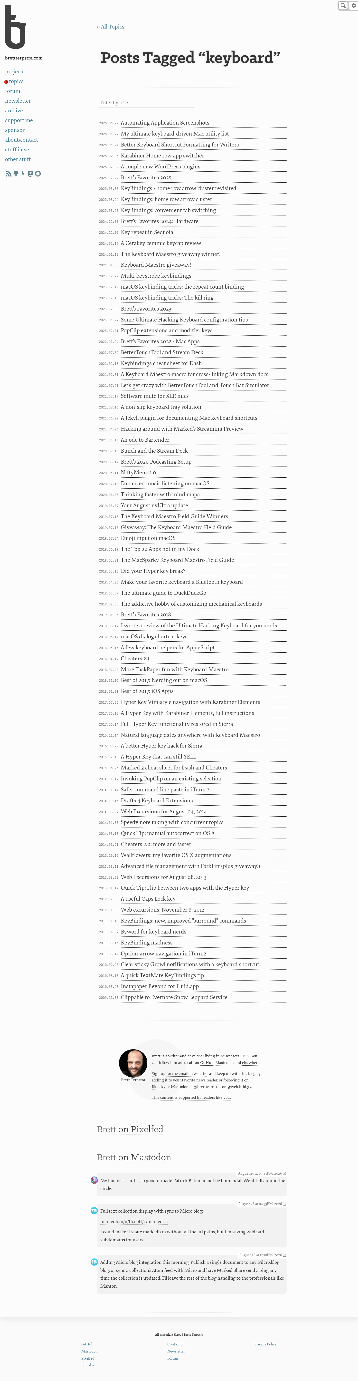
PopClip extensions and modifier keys (167, 330)
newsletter (18, 100)
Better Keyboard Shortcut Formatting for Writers (180, 144)
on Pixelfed (140, 1130)
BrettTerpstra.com (24, 58)
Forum (172, 1358)
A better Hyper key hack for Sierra (161, 745)
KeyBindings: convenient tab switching (168, 210)
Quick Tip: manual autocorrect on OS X (168, 833)
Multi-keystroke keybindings (156, 275)
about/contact (21, 139)
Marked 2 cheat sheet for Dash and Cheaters (174, 767)
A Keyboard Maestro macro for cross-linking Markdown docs (194, 374)
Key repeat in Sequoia (147, 232)
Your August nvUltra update (154, 505)
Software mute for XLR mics (155, 396)
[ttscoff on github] (15, 174)
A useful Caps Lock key (148, 898)
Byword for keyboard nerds (154, 931)
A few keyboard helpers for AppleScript (168, 647)
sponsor (15, 130)
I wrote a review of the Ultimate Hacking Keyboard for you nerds (199, 625)
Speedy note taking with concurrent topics (172, 822)
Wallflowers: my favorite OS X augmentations (176, 855)
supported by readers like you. (205, 1097)
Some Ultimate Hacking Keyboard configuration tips (184, 319)
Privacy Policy (265, 1344)
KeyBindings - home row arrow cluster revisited (178, 188)
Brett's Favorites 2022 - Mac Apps (160, 341)
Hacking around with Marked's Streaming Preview (182, 429)
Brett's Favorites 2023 (146, 308)
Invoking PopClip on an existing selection (171, 778)
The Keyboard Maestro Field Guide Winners (174, 516)
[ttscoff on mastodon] (30, 174)
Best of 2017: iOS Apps (147, 691)
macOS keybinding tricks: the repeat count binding (182, 286)
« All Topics (110, 26)
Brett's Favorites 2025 (146, 177)
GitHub (207, 1062)
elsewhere (250, 1062)
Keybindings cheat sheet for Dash (161, 363)
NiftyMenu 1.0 (138, 472)
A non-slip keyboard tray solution (161, 407)
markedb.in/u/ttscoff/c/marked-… (134, 1222)
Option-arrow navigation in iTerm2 (163, 953)
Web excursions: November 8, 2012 (162, 909)
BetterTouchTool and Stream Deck (162, 352)
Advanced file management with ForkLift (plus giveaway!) (190, 866)
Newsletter (176, 1351)
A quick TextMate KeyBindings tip (162, 975)
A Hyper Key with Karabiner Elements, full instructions (187, 713)
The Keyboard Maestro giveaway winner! (170, 254)
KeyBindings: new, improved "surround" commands (183, 920)
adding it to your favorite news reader (184, 1080)
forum (12, 91)
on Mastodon (144, 1158)
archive (14, 110)
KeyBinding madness (147, 942)
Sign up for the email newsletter (179, 1073)
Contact (173, 1344)
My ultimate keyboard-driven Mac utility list (175, 133)
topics (16, 81)
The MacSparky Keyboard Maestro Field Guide (177, 560)
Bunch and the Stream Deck (154, 450)
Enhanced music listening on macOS (165, 483)
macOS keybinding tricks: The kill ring (167, 297)
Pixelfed (87, 1358)
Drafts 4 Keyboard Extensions (157, 800)
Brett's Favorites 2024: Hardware (159, 221)
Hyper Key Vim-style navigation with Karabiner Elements (190, 702)
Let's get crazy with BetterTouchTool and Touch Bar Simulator (195, 385)
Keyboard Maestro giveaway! (156, 265)
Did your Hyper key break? (153, 571)
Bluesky (159, 1086)
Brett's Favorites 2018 (146, 614)
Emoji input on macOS (148, 538)
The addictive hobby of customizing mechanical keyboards (191, 604)
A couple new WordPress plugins (160, 166)
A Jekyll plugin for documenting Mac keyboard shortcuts (189, 418)
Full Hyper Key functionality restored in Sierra (177, 724)
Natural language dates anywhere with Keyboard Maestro (190, 735)
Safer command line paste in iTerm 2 (165, 789)
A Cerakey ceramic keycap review (161, 243)
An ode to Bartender (145, 440)
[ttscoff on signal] (37, 174)
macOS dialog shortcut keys (154, 636)
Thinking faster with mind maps (160, 494)
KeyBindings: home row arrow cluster (166, 199)
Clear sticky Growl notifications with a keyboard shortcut (190, 964)
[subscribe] (8, 174)
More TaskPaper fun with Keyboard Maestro (175, 669)
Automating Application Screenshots (165, 122)
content (167, 1097)
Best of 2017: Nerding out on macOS (164, 680)
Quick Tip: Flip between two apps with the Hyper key (185, 888)
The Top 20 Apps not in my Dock (160, 549)
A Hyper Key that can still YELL (158, 756)
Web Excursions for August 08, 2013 (164, 877)
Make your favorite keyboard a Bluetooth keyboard (182, 582)
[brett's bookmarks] (23, 174)
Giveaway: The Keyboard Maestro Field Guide (176, 527)
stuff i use (17, 149)
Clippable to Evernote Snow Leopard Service (174, 997)
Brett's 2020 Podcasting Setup (156, 461)
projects (15, 71)
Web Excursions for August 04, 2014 (164, 811)
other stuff (18, 159)
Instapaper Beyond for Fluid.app (160, 986)
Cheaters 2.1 (135, 658)
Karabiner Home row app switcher (162, 155)
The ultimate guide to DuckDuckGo (163, 593)
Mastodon (224, 1062)
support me (19, 120)
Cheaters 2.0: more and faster (156, 844)
